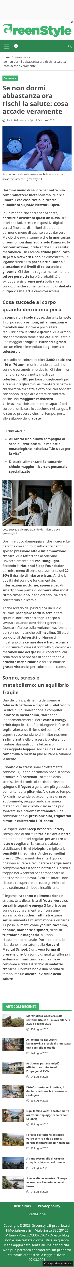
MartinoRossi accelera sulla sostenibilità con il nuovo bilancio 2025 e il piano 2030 (48, 1019)
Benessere (10, 78)
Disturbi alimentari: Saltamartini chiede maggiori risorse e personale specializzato (38, 466)
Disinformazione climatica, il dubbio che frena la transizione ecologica (46, 1091)
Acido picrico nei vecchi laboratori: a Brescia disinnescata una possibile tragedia (48, 1043)
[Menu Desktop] (6, 46)
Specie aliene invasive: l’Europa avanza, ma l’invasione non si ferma (46, 1182)
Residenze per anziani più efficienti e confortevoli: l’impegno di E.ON (42, 1067)
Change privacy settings (58, 1263)
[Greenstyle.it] (37, 30)
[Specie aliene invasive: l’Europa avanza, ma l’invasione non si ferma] (13, 1182)
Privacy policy (49, 1206)
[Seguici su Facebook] (16, 46)
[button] (70, 46)
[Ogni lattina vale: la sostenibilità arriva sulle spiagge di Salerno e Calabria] (13, 1115)
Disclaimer (22, 1206)
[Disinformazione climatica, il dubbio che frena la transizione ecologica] (13, 1091)
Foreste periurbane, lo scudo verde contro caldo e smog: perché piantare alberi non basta (48, 1138)
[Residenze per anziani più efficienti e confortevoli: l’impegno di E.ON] (13, 1068)
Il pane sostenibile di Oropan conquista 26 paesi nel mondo (45, 1160)
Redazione (37, 1214)
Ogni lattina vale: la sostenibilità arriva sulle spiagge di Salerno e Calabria (47, 1114)
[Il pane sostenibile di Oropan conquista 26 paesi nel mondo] (13, 1163)
